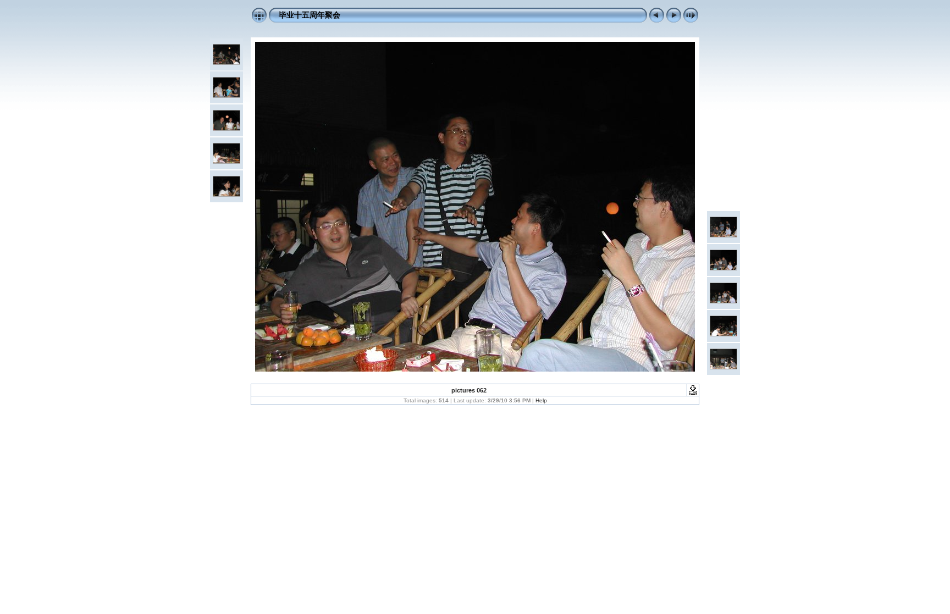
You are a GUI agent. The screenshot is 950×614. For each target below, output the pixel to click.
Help (541, 400)
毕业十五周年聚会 (309, 14)
